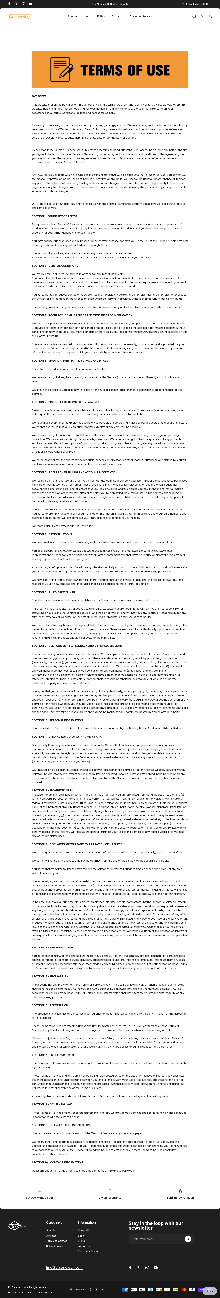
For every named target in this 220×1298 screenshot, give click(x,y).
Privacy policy (28, 1292)
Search (50, 1230)
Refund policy (54, 1246)
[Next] (149, 4)
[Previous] (70, 4)
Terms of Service (56, 1240)
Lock (81, 1235)
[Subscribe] (188, 1239)
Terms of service (44, 1292)
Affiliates (51, 1235)
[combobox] (197, 4)
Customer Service (89, 1251)
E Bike (82, 1240)
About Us (84, 1246)
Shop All (83, 1230)
